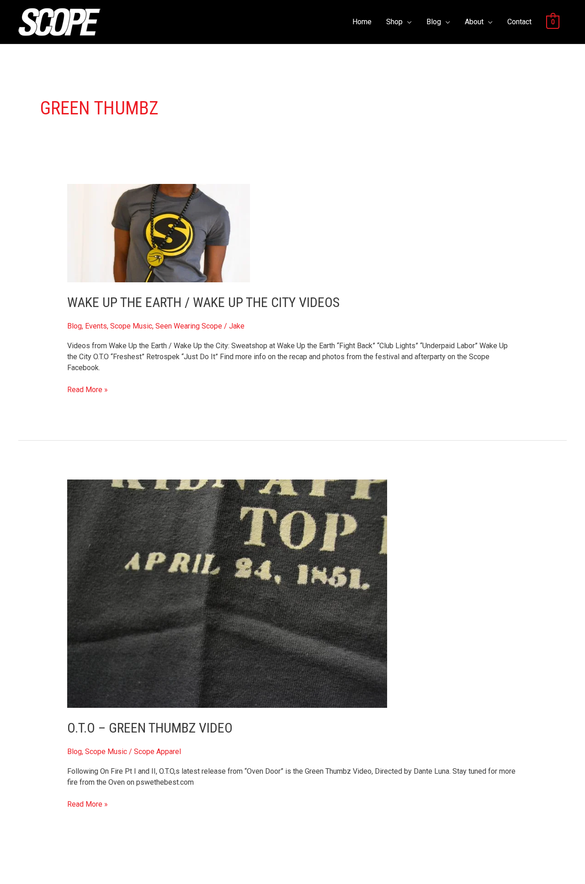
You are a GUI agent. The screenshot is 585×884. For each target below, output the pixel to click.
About (474, 21)
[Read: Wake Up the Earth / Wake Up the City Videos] (158, 232)
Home (362, 21)
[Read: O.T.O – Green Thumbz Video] (227, 593)
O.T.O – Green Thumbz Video (150, 728)
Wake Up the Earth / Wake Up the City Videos (203, 302)
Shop (394, 21)
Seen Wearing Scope (188, 326)
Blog (433, 21)
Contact (519, 21)
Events (96, 326)
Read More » (87, 389)
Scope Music (131, 326)
